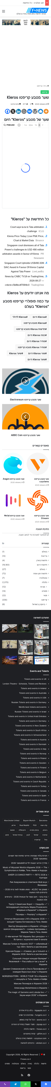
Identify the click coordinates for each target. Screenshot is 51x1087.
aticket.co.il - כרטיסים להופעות (33, 1043)
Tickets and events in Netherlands (31, 777)
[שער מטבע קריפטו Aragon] (13, 464)
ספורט (44, 591)
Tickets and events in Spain (34, 795)
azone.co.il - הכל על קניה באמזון (33, 1020)
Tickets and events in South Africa (31, 730)
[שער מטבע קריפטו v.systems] (38, 464)
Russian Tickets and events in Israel (30, 711)
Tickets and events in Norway (33, 753)
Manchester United (11, 820)
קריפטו (39, 86)
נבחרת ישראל (18, 835)
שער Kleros (15, 353)
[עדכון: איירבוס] (9, 628)
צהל (45, 840)
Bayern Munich (29, 820)
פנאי (45, 595)
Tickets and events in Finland (33, 767)
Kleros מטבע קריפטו (34, 323)
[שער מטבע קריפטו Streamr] (38, 500)
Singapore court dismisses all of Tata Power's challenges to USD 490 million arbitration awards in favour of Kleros (23, 249)
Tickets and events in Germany (32, 721)
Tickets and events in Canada (33, 791)
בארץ (30, 1063)
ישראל (36, 835)
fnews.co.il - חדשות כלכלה (35, 1029)
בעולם (44, 551)
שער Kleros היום (36, 359)
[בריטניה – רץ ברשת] (25, 647)
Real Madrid (24, 825)
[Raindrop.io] (40, 111)
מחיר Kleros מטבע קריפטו (31, 347)
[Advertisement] (25, 56)
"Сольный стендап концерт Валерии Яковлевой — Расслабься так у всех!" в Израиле (28, 961)
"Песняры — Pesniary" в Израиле (31, 914)
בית (45, 86)
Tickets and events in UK (35, 679)
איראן (14, 825)
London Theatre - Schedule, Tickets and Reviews (24, 684)
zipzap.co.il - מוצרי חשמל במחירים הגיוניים (28, 1024)
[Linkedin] (18, 111)
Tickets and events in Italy (34, 749)
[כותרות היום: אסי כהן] (41, 647)
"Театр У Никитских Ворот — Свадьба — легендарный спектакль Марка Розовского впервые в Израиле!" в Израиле (26, 907)
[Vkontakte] (29, 111)
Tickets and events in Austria (33, 739)
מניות (42, 587)
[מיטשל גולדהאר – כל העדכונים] (9, 644)
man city (44, 825)
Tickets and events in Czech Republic (29, 781)
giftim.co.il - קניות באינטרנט (34, 1033)
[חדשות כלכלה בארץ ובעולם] (25, 22)
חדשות (43, 1063)
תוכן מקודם (44, 847)
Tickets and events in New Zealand (30, 725)
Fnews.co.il (26, 1059)
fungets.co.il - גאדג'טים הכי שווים (32, 1015)
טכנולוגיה (43, 578)
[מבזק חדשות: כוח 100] (41, 631)
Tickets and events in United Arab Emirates (27, 716)
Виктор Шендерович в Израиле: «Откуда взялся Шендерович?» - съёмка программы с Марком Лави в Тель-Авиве (25, 929)
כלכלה (44, 582)
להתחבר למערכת (40, 535)
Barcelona (43, 820)
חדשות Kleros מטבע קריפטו (30, 329)
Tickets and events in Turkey (33, 786)
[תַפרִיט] (3, 12)
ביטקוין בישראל (38, 604)
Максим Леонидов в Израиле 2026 (30, 983)
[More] (46, 111)
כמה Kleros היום (36, 335)
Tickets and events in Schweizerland (30, 735)
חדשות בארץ (41, 560)
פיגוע (7, 835)
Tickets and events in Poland (33, 758)
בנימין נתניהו (34, 830)
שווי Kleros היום (36, 353)
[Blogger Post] (24, 111)
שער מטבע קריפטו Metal (14, 515)
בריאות (44, 556)
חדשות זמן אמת (40, 573)
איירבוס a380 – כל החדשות (33, 3)
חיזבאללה (22, 830)
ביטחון (45, 830)
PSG (35, 825)
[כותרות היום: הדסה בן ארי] (25, 660)
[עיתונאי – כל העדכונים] (41, 660)
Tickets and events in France (33, 800)
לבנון (28, 835)
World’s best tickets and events (32, 707)
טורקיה (44, 835)
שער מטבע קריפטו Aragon (13, 479)
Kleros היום (39, 316)
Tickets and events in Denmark (32, 744)
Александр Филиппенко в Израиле (30, 988)
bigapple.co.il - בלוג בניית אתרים (32, 1010)
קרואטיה (37, 840)
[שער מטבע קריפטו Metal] (13, 500)
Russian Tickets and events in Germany (28, 702)
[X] (12, 111)
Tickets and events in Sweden (33, 763)
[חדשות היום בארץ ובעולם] (37, 10)
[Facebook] (7, 111)
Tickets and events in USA (34, 698)
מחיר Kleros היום (36, 341)
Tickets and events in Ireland (33, 688)
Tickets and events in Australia (32, 693)
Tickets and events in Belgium (33, 772)
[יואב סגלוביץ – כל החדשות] (9, 660)
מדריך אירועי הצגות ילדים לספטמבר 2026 (29, 863)
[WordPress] (35, 111)
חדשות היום (42, 565)
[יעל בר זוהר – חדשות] (25, 628)
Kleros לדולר (19, 316)
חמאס (12, 830)
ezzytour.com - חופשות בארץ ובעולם (31, 1038)
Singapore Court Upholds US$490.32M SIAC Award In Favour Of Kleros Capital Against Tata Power (24, 267)
